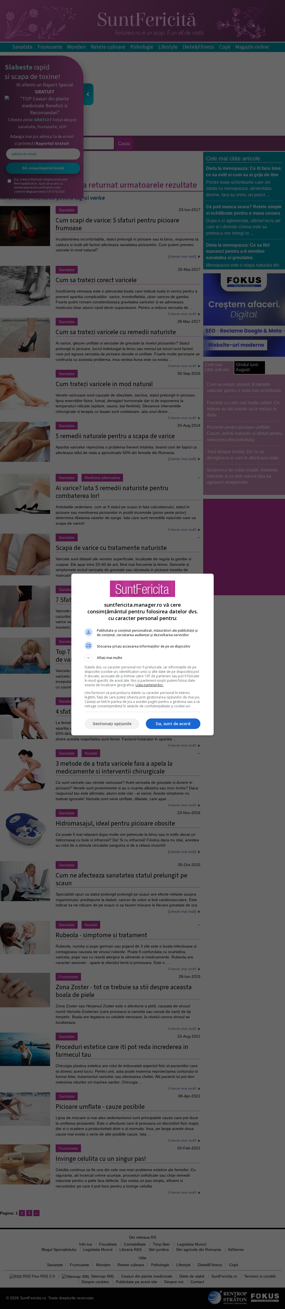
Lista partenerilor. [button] (150, 685)
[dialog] (142, 654)
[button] (142, 658)
